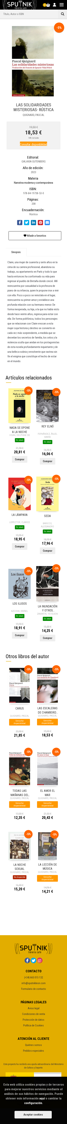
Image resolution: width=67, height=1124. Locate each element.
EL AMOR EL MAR (47, 792)
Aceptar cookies (33, 1114)
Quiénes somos (33, 1045)
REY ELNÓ (48, 426)
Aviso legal (33, 1008)
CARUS (19, 708)
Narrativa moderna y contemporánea (33, 182)
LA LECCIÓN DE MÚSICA (47, 866)
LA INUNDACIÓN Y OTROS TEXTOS (47, 608)
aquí (42, 1098)
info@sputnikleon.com (34, 983)
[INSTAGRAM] (39, 960)
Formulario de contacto (33, 988)
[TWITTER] (33, 960)
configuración (33, 1103)
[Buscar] (62, 14)
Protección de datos (33, 1019)
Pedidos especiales (33, 1050)
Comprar (19, 459)
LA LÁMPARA (20, 515)
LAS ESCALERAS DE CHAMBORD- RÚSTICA (47, 710)
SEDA (47, 516)
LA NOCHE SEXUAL (19, 866)
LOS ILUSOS (19, 603)
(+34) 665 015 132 (33, 977)
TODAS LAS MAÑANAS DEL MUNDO (19, 792)
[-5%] (19, 405)
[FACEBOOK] (27, 960)
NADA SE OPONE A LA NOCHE (19, 429)
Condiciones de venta (33, 1014)
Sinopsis (16, 252)
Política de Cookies (33, 1025)
